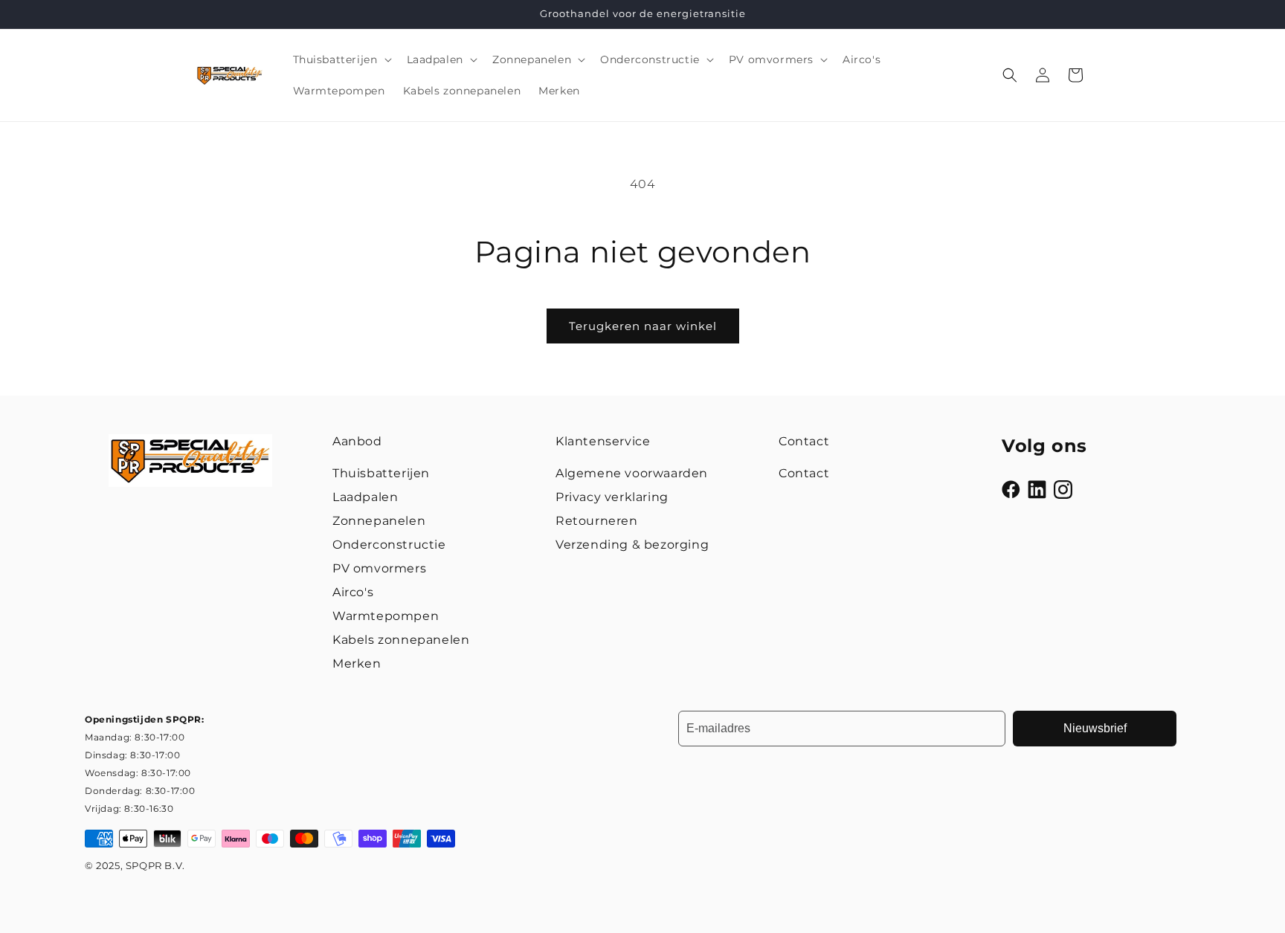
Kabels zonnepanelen (400, 640)
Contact (804, 473)
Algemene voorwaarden (631, 473)
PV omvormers (379, 568)
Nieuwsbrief (1095, 728)
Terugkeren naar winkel (643, 326)
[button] (341, 59)
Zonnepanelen (378, 521)
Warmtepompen (385, 616)
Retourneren (596, 521)
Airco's (352, 592)
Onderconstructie (389, 544)
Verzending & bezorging (632, 544)
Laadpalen (365, 497)
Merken (356, 663)
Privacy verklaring (612, 497)
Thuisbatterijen (381, 473)
